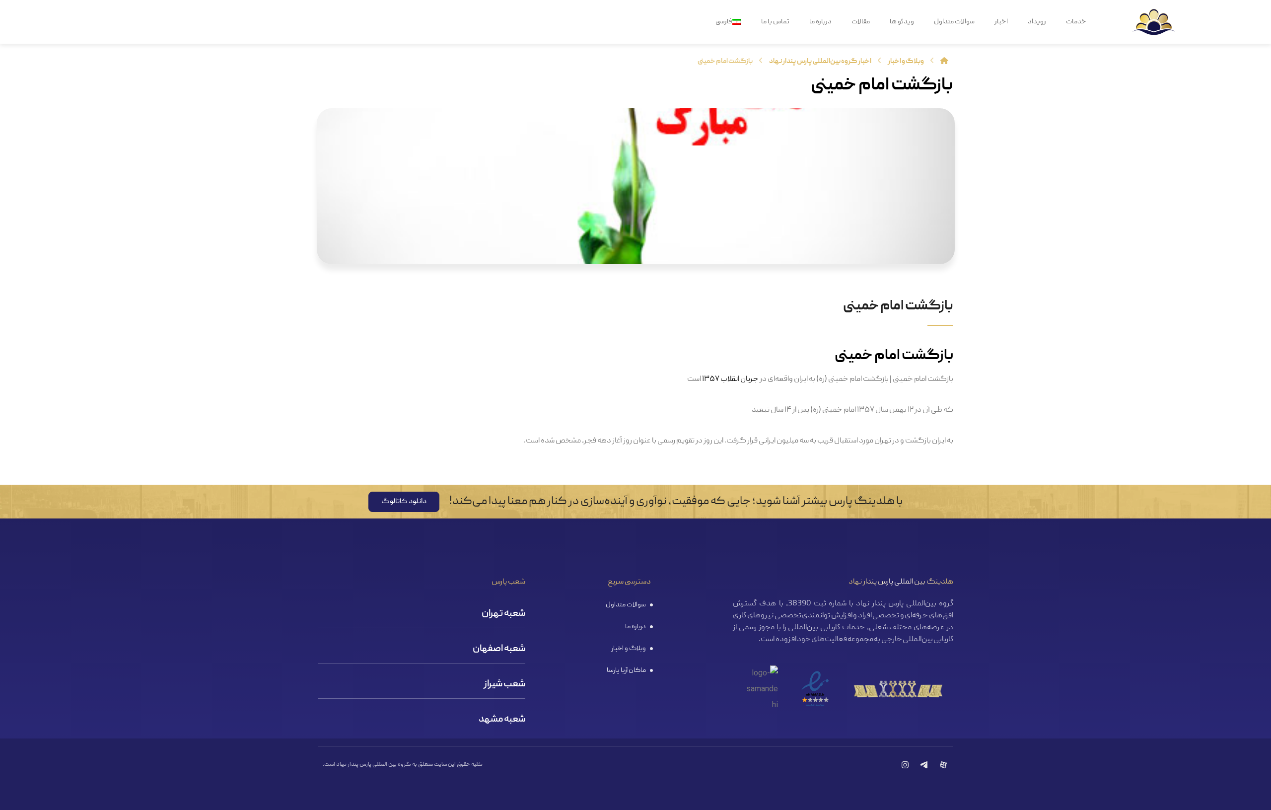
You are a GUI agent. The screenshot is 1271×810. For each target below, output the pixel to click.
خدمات (1076, 22)
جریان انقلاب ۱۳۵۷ (730, 379)
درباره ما (820, 22)
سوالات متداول (954, 22)
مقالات (860, 22)
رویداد (1037, 22)
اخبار (1001, 22)
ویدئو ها (902, 22)
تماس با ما (775, 22)
